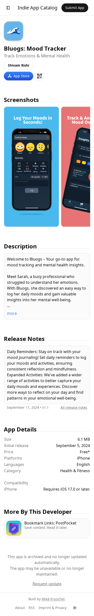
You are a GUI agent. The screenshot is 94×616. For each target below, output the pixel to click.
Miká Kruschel (53, 599)
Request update (47, 583)
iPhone (10, 489)
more (12, 313)
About (20, 607)
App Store (21, 76)
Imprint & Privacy (53, 607)
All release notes (73, 407)
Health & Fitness (75, 470)
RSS (32, 607)
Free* (85, 451)
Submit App (74, 7)
